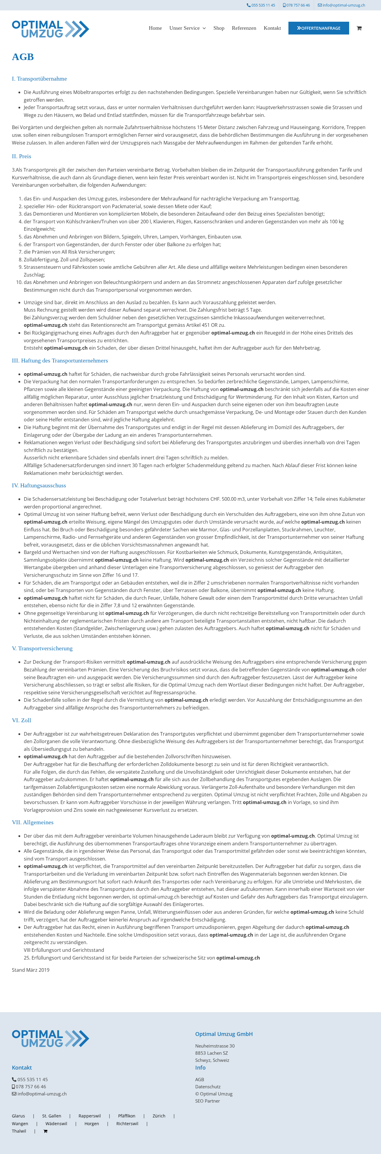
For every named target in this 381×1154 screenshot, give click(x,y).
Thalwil (19, 1131)
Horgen (92, 1123)
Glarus (18, 1116)
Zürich (159, 1116)
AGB (199, 1079)
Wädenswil (56, 1123)
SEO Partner (207, 1101)
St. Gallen (51, 1116)
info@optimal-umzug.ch (42, 1094)
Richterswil (127, 1123)
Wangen (20, 1123)
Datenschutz (208, 1086)
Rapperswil (90, 1116)
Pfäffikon (126, 1116)
